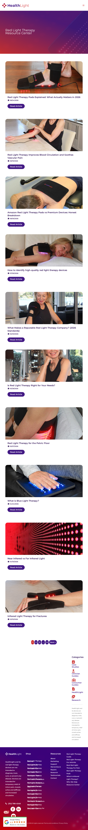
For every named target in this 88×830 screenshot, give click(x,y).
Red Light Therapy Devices (34, 761)
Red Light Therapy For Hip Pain (34, 790)
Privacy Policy (63, 823)
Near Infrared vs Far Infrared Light (26, 558)
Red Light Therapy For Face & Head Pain (35, 779)
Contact (54, 778)
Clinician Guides (76, 675)
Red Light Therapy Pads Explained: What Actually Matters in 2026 (44, 97)
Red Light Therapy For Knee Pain (34, 794)
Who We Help (72, 782)
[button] (16, 106)
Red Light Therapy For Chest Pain (34, 772)
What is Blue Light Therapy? (23, 501)
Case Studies (75, 666)
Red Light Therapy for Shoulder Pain (35, 808)
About (53, 758)
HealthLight (77, 692)
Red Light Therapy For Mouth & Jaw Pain (36, 801)
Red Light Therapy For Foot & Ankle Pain (35, 783)
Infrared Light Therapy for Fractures (27, 616)
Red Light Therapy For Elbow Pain (34, 776)
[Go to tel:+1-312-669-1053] (14, 803)
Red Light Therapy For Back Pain (34, 768)
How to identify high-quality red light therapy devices (37, 270)
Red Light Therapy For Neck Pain (34, 805)
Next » (53, 642)
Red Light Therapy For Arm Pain (34, 765)
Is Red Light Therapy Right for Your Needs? (31, 385)
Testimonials (55, 775)
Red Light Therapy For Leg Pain (34, 797)
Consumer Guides (77, 684)
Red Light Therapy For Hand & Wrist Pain (34, 786)
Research (76, 700)
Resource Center (73, 785)
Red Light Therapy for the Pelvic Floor (29, 443)
